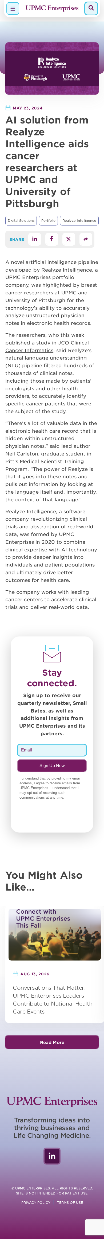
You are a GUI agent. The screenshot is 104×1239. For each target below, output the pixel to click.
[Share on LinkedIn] (34, 239)
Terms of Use (70, 1202)
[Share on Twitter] (68, 239)
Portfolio (48, 220)
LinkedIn (52, 1156)
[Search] (91, 8)
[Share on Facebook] (51, 239)
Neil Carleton (21, 454)
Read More (52, 1042)
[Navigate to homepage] (52, 8)
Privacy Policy (35, 1202)
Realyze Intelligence (79, 220)
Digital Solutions (21, 220)
